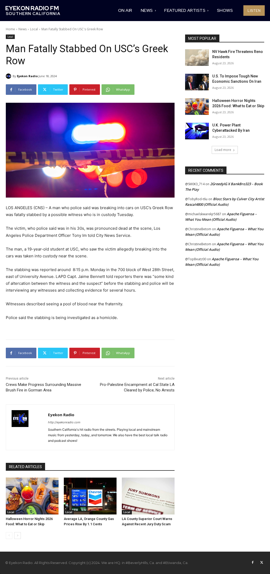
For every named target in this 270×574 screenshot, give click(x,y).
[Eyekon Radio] (9, 76)
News (22, 29)
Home (10, 29)
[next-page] (17, 535)
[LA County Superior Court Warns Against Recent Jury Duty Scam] (148, 496)
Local (34, 29)
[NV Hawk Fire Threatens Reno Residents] (197, 57)
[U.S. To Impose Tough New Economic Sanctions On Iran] (197, 82)
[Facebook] (252, 563)
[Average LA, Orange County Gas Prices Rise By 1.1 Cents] (90, 496)
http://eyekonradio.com (64, 422)
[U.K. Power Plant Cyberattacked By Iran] (197, 131)
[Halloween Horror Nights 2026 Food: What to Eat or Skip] (32, 496)
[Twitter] (261, 563)
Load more (223, 150)
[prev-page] (9, 535)
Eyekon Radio (27, 76)
